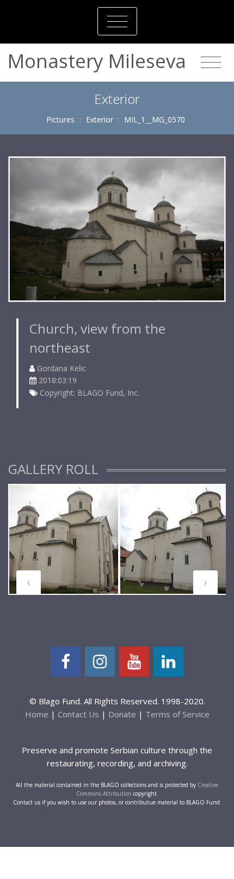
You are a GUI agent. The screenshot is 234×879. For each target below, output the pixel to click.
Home (36, 714)
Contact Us (78, 714)
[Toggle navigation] (117, 21)
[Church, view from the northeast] (117, 228)
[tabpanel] (63, 539)
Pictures (60, 119)
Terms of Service (177, 714)
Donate (122, 714)
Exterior (99, 119)
